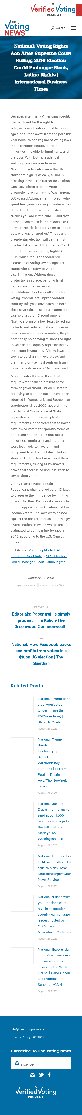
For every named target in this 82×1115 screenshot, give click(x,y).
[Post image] (22, 705)
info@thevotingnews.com (28, 1029)
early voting (30, 585)
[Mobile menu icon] (73, 28)
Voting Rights (58, 585)
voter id (44, 585)
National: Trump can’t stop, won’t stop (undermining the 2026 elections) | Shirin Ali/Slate (54, 710)
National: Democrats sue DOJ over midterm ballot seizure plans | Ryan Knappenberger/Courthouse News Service (59, 868)
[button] (58, 28)
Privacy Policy (21, 1037)
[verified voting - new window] (53, 17)
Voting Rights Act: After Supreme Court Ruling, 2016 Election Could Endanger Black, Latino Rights (39, 556)
